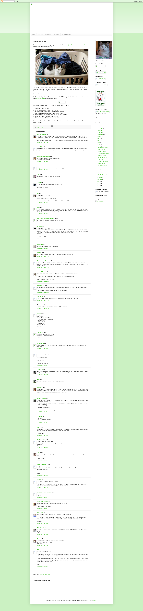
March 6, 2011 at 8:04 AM (42, 169)
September (100, 134)
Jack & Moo (40, 512)
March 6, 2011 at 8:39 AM (42, 189)
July (99, 138)
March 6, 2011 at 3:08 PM (42, 365)
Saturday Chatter (102, 151)
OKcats (39, 479)
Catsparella (40, 369)
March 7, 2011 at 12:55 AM (43, 394)
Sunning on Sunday (102, 157)
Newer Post (36, 572)
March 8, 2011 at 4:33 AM (42, 566)
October (100, 132)
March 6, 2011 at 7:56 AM (42, 161)
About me (40, 34)
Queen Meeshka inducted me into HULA (77, 45)
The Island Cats (40, 285)
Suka (38, 549)
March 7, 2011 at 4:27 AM (42, 460)
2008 (98, 185)
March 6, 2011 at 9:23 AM (42, 222)
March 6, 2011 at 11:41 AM (43, 292)
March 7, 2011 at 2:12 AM (42, 422)
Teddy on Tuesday (102, 155)
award (38, 127)
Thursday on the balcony (103, 153)
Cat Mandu (39, 416)
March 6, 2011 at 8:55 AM (42, 202)
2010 (98, 181)
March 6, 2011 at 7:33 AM (42, 142)
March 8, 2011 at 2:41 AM (42, 534)
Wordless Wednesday (103, 147)
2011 (98, 127)
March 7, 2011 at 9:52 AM (42, 487)
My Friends (48, 34)
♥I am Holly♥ (40, 146)
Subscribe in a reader (100, 207)
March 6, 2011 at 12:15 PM (43, 308)
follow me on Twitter (105, 119)
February (100, 177)
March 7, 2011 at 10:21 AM (43, 497)
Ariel (38, 174)
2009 (98, 183)
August (100, 136)
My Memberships (66, 34)
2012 (98, 125)
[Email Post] (52, 125)
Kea (38, 193)
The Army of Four (41, 439)
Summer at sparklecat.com (43, 260)
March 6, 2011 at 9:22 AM (42, 213)
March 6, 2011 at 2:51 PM (42, 348)
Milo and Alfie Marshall (42, 501)
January (100, 179)
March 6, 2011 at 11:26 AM (43, 281)
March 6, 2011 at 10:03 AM (43, 256)
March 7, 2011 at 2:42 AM (42, 435)
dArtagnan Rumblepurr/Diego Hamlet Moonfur (48, 166)
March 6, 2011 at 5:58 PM (42, 383)
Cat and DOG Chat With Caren (44, 492)
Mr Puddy (39, 226)
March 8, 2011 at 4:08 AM (42, 545)
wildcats (39, 427)
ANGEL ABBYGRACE (42, 464)
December (100, 128)
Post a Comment (39, 569)
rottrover (39, 252)
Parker (38, 538)
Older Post (87, 572)
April (99, 144)
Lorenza (39, 313)
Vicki (38, 379)
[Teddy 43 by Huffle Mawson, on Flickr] (62, 84)
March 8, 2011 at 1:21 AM (42, 523)
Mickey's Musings (41, 398)
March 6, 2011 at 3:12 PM (42, 374)
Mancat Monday (101, 149)
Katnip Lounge (40, 343)
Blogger (94, 600)
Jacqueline (39, 387)
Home (33, 34)
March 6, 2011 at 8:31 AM (42, 178)
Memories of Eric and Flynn (43, 156)
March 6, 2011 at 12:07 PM (43, 300)
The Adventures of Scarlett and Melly (46, 218)
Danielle (39, 182)
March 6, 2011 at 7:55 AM (42, 152)
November (100, 130)
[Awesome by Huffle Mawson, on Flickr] (62, 102)
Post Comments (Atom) (45, 574)
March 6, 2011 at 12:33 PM (43, 328)
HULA (41, 127)
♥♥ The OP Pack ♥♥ (41, 271)
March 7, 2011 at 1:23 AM (42, 411)
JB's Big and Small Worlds (43, 527)
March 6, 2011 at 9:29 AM (42, 240)
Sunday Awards (101, 171)
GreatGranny (40, 332)
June (99, 140)
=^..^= (38, 452)
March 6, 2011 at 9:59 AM (42, 248)
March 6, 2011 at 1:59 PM (42, 339)
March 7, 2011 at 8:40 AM (42, 475)
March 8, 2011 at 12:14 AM (43, 508)
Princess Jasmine (40, 98)
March (99, 146)
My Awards (56, 34)
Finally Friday (101, 159)
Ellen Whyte (40, 296)
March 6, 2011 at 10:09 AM (43, 267)
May (99, 142)
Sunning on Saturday (102, 165)
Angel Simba (40, 244)
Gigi (38, 207)
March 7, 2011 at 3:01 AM (42, 447)
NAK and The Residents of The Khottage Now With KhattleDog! (52, 353)
